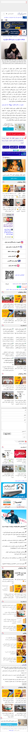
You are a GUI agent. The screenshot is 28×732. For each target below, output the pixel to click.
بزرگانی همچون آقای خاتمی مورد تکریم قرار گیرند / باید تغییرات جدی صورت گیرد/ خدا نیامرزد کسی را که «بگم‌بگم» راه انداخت (14, 534)
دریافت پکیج (14, 178)
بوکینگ (20, 443)
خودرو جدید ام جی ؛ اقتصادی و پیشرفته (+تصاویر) (13, 563)
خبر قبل (7, 147)
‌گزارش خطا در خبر (24, 287)
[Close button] (27, 718)
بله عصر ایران (5, 105)
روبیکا (10, 105)
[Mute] (6, 171)
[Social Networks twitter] (16, 150)
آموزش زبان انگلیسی (13, 261)
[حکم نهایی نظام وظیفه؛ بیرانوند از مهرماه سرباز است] (14, 516)
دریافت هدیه (9, 724)
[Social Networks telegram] (14, 150)
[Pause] (4, 171)
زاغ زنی (7, 289)
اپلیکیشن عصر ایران (19, 275)
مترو (20, 289)
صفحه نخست (25, 36)
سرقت (11, 289)
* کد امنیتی (24, 431)
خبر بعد (21, 147)
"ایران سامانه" (11, 730)
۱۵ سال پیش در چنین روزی (12, 247)
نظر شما (24, 408)
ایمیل (25, 415)
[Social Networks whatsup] (18, 150)
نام (25, 410)
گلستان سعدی (11, 256)
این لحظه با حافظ (12, 252)
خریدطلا (8, 129)
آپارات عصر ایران (13, 266)
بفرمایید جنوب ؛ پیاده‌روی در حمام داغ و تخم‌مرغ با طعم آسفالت (8, 225)
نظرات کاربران (14, 147)
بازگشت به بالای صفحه (20, 481)
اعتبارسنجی (24, 443)
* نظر (25, 420)
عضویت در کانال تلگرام (18, 105)
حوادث (21, 36)
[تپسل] (3, 157)
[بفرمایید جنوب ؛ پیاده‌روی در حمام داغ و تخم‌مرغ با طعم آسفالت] (8, 219)
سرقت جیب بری (15, 289)
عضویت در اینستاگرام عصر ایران (12, 242)
